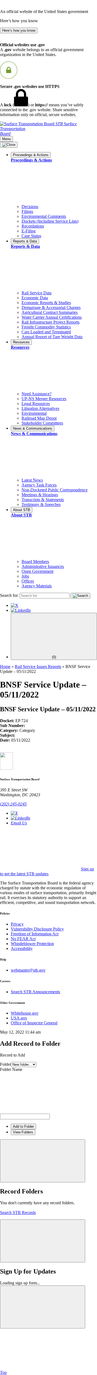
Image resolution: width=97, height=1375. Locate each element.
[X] (14, 605)
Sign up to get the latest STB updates (47, 871)
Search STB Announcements (35, 991)
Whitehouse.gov (25, 1013)
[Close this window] (42, 1160)
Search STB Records (18, 1212)
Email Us (19, 823)
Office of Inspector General (34, 1023)
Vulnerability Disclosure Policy (37, 929)
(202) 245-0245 (13, 804)
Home (5, 666)
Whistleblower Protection (32, 943)
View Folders (23, 1132)
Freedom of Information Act (34, 934)
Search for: (9, 595)
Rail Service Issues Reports (38, 666)
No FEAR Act (23, 938)
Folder (5, 1064)
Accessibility (22, 948)
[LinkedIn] (21, 610)
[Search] (80, 596)
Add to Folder (23, 1126)
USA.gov (19, 1018)
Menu (6, 139)
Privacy (17, 924)
